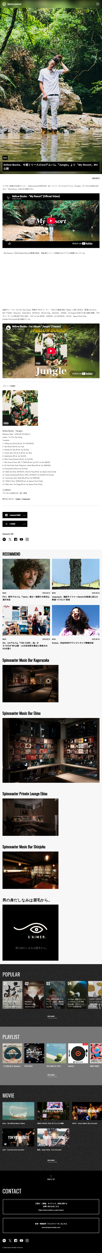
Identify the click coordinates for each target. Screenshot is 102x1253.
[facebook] (16, 541)
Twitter (18, 499)
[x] (10, 541)
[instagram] (27, 541)
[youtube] (21, 541)
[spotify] (4, 541)
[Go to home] (12, 3)
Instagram (26, 499)
